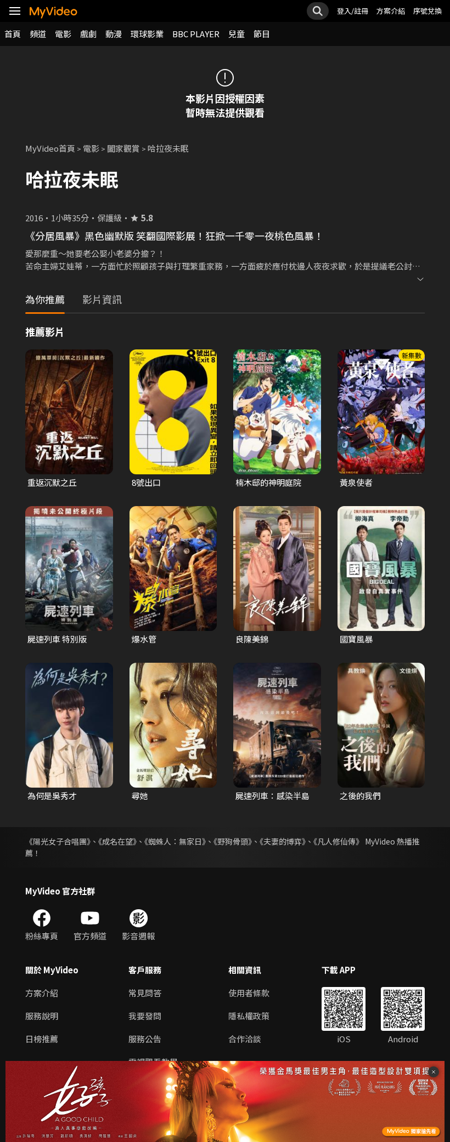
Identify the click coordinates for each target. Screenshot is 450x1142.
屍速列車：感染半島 (272, 795)
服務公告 (144, 1039)
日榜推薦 (41, 1039)
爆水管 (144, 639)
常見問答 (144, 992)
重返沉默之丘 (52, 482)
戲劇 (88, 33)
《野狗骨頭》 (232, 841)
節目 (262, 33)
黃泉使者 (356, 482)
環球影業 (147, 33)
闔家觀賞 (123, 148)
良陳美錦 (251, 639)
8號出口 (146, 482)
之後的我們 (360, 795)
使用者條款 (248, 992)
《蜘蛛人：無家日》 (175, 841)
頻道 (38, 33)
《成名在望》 (117, 841)
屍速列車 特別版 (57, 639)
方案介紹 (390, 10)
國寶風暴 (356, 639)
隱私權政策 (248, 1016)
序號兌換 (427, 10)
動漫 (113, 33)
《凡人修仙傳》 (338, 841)
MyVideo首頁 (50, 148)
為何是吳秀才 (52, 795)
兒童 (236, 33)
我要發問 (144, 1016)
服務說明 (41, 1016)
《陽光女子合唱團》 (58, 841)
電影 (63, 33)
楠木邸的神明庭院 (268, 482)
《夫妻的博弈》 (283, 841)
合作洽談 (244, 1039)
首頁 (12, 33)
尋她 (140, 795)
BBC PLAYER (196, 33)
